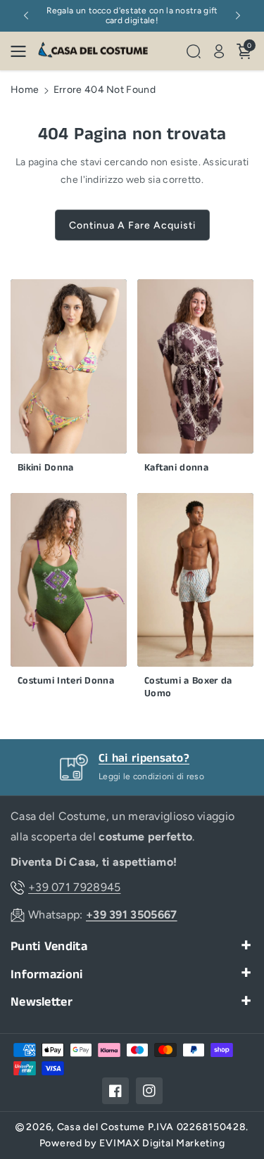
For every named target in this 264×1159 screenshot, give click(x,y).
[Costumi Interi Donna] (69, 593)
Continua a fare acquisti (132, 225)
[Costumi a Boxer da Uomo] (195, 599)
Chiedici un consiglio (188, 758)
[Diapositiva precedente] (26, 15)
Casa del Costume (101, 1127)
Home (25, 90)
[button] (22, 51)
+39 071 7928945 (74, 887)
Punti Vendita (49, 947)
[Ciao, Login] (219, 51)
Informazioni (47, 975)
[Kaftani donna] (195, 379)
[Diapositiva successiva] (237, 15)
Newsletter (42, 1002)
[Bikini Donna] (69, 379)
